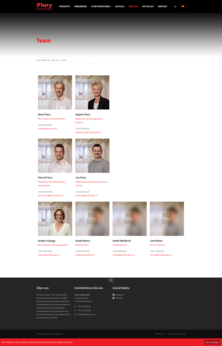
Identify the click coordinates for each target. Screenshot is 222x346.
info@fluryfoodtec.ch (47, 128)
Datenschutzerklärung (176, 334)
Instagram (119, 295)
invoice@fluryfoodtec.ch (48, 255)
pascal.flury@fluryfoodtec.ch (50, 195)
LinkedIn (118, 298)
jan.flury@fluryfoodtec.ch (86, 195)
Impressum (159, 334)
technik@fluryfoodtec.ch (161, 255)
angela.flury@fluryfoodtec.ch (88, 132)
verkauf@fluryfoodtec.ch (123, 255)
